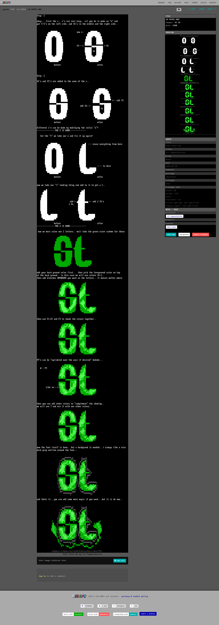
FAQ (169, 3)
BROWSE (161, 3)
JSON (175, 26)
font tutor (171, 227)
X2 (179, 23)
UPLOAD (177, 3)
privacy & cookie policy (135, 596)
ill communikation (174, 216)
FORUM (195, 3)
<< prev (191, 9)
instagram (121, 606)
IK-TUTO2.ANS (172, 19)
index (202, 9)
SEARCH (212, 3)
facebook (88, 606)
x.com (104, 606)
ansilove (78, 614)
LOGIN (203, 3)
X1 (176, 23)
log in (42, 576)
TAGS (186, 3)
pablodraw (104, 614)
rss (136, 606)
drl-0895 (21, 9)
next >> (212, 9)
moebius (133, 614)
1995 (12, 9)
